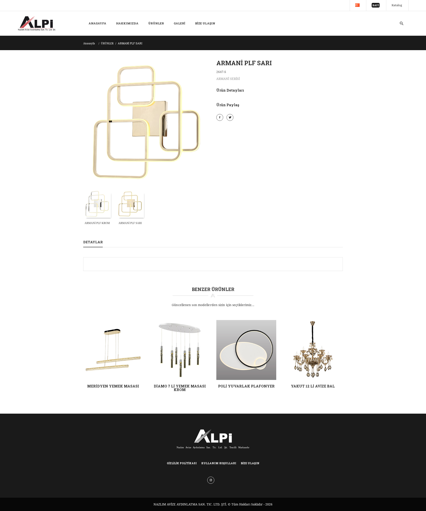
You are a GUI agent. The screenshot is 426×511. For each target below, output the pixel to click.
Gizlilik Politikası (182, 463)
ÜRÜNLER (156, 23)
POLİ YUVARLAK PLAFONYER (246, 386)
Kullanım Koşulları (218, 463)
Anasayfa (89, 43)
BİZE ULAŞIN (205, 23)
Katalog (397, 5)
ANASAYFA (97, 23)
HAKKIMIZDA (127, 23)
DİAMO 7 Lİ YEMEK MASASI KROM (180, 388)
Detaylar (93, 242)
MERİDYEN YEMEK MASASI (113, 386)
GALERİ (179, 23)
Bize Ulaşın (250, 463)
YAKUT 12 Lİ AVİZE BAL (313, 386)
